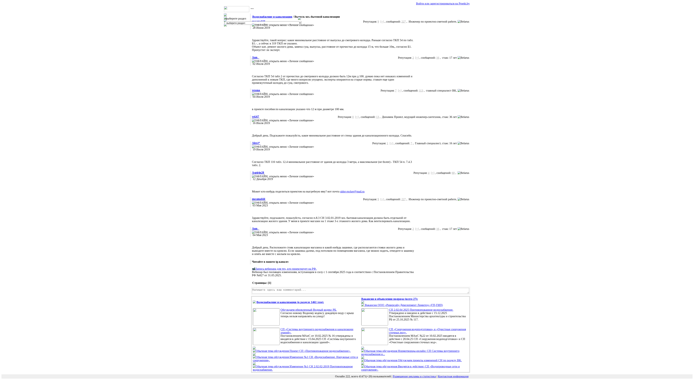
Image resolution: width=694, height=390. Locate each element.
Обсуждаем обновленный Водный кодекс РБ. (308, 309)
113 (421, 90)
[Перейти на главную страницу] (236, 11)
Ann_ (255, 57)
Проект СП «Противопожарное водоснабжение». (320, 350)
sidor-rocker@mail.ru (352, 191)
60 (453, 172)
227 (403, 21)
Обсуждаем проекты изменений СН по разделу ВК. (429, 360)
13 (377, 116)
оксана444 (258, 198)
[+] (382, 21)
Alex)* (256, 142)
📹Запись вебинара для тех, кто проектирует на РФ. (284, 268)
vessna (256, 90)
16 (437, 57)
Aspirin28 (258, 172)
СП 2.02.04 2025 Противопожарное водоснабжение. (421, 309)
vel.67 (255, 116)
